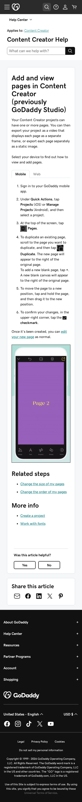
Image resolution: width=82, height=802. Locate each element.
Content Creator (36, 30)
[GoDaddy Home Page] (21, 695)
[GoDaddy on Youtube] (50, 726)
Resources (11, 645)
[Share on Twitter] (49, 596)
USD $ (68, 714)
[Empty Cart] (74, 7)
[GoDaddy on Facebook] (6, 726)
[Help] (56, 7)
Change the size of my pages (42, 484)
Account (9, 668)
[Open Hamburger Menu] (5, 7)
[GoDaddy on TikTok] (28, 726)
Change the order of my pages (43, 491)
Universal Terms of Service (40, 792)
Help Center (12, 633)
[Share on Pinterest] (60, 596)
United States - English (21, 714)
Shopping (10, 679)
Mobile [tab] (20, 174)
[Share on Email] (17, 596)
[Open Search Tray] (47, 7)
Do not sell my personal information (41, 750)
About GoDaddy (15, 622)
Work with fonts (32, 523)
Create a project (32, 515)
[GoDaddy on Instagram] (17, 726)
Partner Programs (17, 656)
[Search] (70, 51)
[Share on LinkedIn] (38, 596)
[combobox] (36, 51)
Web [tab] (36, 174)
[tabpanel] (41, 323)
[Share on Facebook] (28, 596)
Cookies (60, 741)
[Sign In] (65, 7)
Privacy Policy (39, 741)
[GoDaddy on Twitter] (39, 726)
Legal (20, 741)
